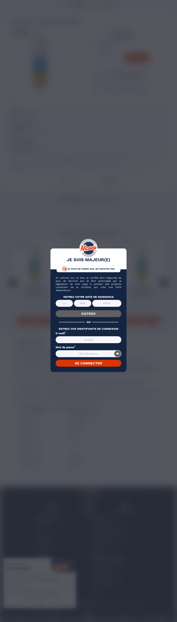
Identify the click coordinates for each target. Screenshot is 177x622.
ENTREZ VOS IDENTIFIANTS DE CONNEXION (88, 328)
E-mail (61, 333)
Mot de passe (65, 347)
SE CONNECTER (88, 363)
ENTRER (88, 314)
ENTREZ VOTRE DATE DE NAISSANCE (88, 296)
